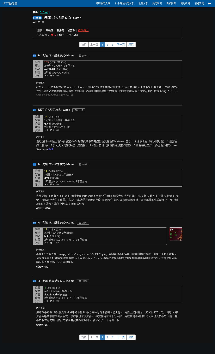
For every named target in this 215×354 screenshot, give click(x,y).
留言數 (71, 30)
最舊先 (60, 30)
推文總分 (83, 30)
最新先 (50, 30)
